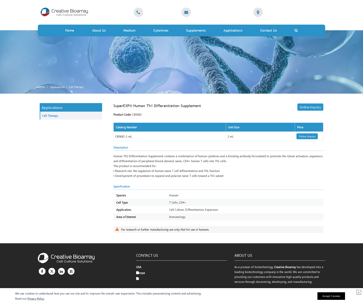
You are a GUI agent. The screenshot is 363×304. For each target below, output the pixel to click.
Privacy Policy (35, 298)
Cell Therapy (76, 87)
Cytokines (160, 30)
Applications (57, 87)
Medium (129, 30)
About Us (99, 30)
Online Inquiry (310, 107)
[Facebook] (42, 271)
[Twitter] (51, 271)
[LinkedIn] (61, 271)
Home (69, 30)
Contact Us (268, 30)
